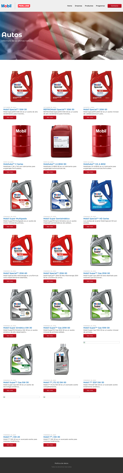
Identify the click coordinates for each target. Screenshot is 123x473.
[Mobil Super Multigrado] (21, 196)
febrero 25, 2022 (89, 216)
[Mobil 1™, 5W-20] (21, 414)
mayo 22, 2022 (8, 162)
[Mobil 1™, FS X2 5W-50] (61, 359)
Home (69, 6)
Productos (89, 6)
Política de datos (61, 463)
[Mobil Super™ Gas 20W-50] (61, 305)
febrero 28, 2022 (9, 216)
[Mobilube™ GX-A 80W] (101, 141)
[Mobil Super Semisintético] (61, 196)
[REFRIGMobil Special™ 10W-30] (61, 86)
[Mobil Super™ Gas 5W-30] (21, 359)
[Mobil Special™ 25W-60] (21, 250)
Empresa (78, 6)
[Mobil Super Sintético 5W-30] (21, 305)
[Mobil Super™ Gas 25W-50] (101, 250)
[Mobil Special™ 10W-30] (21, 86)
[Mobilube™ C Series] (21, 141)
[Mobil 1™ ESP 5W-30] (101, 359)
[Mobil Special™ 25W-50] (61, 250)
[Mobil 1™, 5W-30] (61, 414)
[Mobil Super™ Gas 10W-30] (101, 305)
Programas (100, 6)
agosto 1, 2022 (88, 107)
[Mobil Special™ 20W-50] (101, 86)
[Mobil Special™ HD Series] (101, 196)
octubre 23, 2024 (9, 107)
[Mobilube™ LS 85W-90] (61, 141)
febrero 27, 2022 (49, 216)
